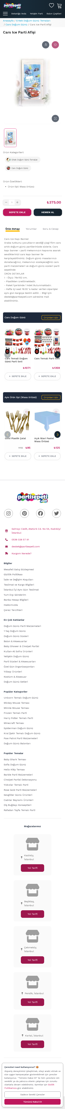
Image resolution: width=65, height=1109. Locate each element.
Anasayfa (8, 20)
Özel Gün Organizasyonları (19, 666)
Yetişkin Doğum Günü (16, 656)
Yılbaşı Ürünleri (13, 671)
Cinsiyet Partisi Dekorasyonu (20, 779)
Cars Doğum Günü (16, 24)
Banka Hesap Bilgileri (16, 599)
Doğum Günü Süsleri (16, 636)
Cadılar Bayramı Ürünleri (18, 800)
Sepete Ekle (17, 212)
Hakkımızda (11, 604)
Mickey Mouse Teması (16, 702)
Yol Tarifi (32, 867)
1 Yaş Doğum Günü (15, 631)
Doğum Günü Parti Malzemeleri (22, 626)
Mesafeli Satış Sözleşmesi (19, 569)
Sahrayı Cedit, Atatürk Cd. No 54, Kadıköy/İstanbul (36, 530)
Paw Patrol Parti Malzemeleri (21, 738)
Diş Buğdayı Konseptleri (17, 805)
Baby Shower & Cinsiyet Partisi (21, 646)
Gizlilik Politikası (13, 574)
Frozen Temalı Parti (15, 713)
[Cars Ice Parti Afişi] (10, 138)
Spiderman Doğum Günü (18, 728)
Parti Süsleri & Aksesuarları (20, 661)
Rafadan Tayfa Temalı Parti (19, 810)
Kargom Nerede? (21, 553)
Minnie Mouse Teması (16, 708)
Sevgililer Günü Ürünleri (18, 794)
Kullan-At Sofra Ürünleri (18, 651)
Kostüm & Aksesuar (15, 676)
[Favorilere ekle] (55, 44)
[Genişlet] (55, 118)
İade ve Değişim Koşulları (18, 579)
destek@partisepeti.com (26, 546)
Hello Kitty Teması (14, 769)
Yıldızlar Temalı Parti (16, 784)
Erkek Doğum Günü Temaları (33, 20)
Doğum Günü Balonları (17, 743)
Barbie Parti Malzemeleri (18, 774)
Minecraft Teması (14, 723)
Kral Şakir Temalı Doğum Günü (22, 733)
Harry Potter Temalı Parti (18, 718)
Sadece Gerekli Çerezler (32, 1094)
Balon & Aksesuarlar (15, 641)
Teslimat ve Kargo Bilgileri (19, 584)
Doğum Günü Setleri (16, 681)
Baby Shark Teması (15, 759)
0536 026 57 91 (20, 539)
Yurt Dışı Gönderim (15, 594)
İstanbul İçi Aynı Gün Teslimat (21, 589)
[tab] (13, 229)
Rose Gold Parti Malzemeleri (20, 789)
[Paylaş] (45, 44)
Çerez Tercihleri (13, 610)
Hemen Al (47, 212)
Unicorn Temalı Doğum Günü (21, 697)
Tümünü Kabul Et (32, 1102)
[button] (51, 317)
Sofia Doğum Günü (15, 764)
